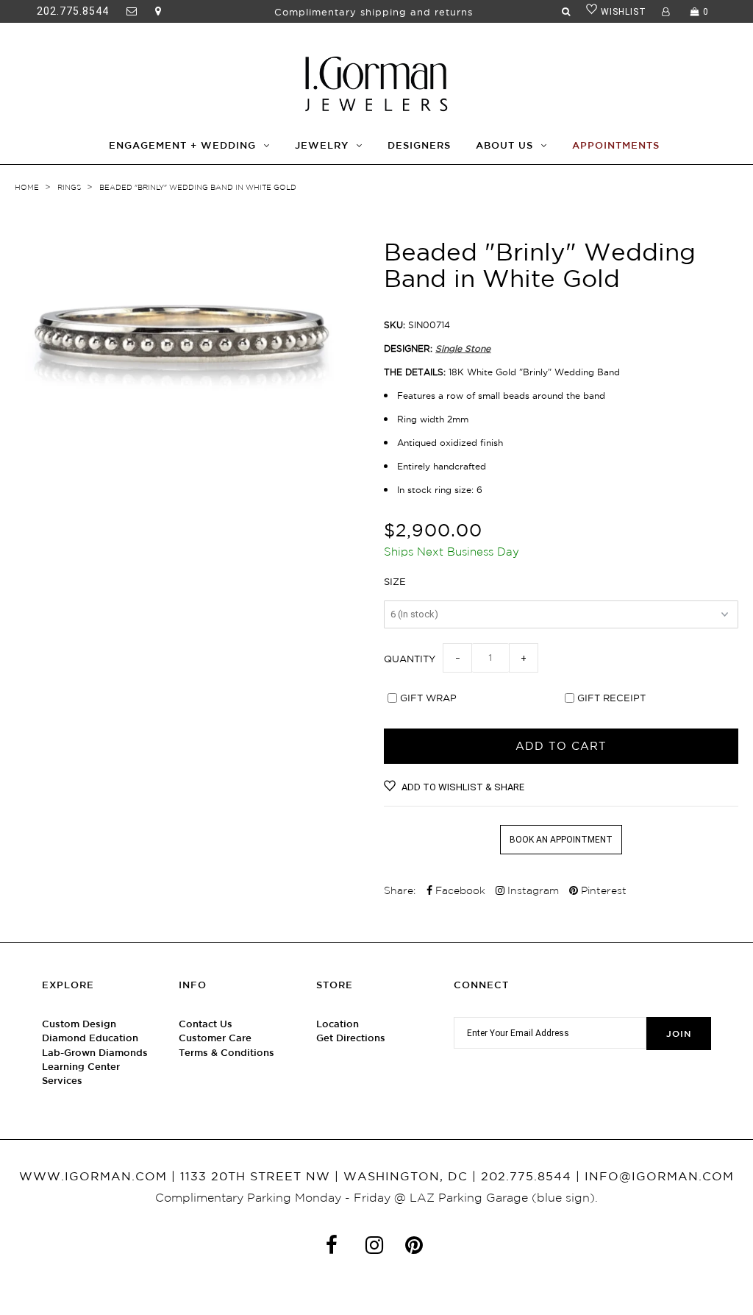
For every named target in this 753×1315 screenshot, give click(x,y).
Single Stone (462, 348)
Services (62, 1080)
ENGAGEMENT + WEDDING (182, 145)
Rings (69, 187)
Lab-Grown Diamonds (95, 1052)
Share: (399, 890)
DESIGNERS (419, 145)
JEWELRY (322, 145)
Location (337, 1023)
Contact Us (205, 1023)
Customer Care (215, 1037)
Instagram (531, 890)
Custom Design (79, 1023)
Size (395, 581)
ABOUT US (504, 145)
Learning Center (81, 1066)
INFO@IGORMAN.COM (659, 1176)
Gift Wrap (428, 697)
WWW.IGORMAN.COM (93, 1176)
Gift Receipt (611, 697)
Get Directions (350, 1037)
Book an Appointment (561, 839)
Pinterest (602, 890)
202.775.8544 (73, 11)
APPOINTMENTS (616, 145)
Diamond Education (90, 1037)
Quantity (409, 658)
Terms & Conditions (226, 1052)
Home (27, 187)
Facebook (458, 890)
